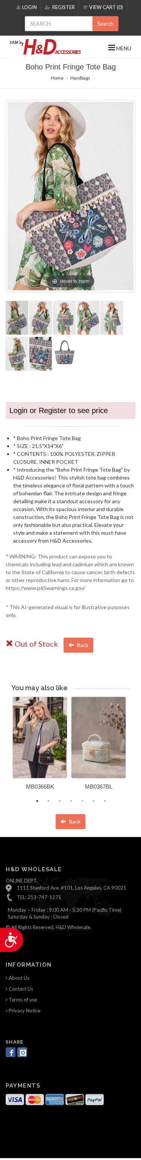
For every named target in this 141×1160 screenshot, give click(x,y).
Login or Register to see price (58, 410)
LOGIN (29, 7)
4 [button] (71, 801)
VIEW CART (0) (106, 7)
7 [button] (105, 801)
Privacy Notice (24, 1011)
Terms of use (22, 1000)
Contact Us (20, 989)
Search (105, 23)
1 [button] (37, 801)
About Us (18, 978)
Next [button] (135, 748)
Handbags (80, 78)
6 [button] (93, 801)
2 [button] (48, 801)
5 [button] (82, 801)
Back (82, 645)
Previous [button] (7, 748)
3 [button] (60, 801)
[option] (39, 746)
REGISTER (63, 7)
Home (57, 78)
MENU (123, 48)
